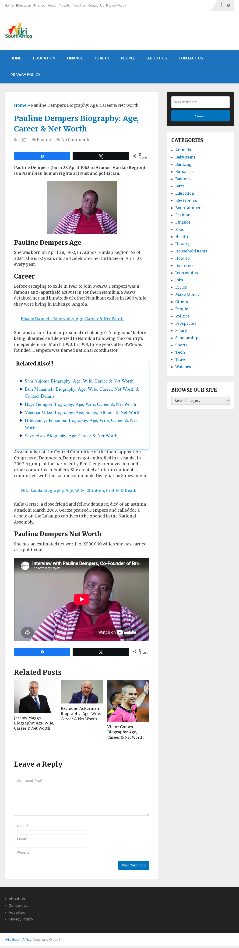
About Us (79, 5)
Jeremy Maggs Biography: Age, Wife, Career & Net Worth (34, 723)
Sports (181, 345)
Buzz (179, 186)
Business (184, 178)
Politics (182, 316)
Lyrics (181, 287)
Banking (183, 164)
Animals (183, 150)
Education (23, 5)
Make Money (187, 294)
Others (181, 301)
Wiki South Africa (18, 939)
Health (52, 5)
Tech (180, 352)
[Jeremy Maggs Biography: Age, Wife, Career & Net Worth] (35, 696)
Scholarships (187, 337)
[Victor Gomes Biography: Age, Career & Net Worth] (128, 701)
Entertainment (189, 207)
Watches (183, 366)
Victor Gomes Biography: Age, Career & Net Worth (125, 732)
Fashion (182, 215)
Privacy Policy (116, 5)
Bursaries (184, 171)
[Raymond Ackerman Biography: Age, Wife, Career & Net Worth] (82, 691)
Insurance (184, 265)
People (65, 5)
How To (182, 258)
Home (9, 5)
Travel (181, 359)
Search (200, 116)
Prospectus (186, 323)
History (182, 243)
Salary (181, 330)
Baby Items (185, 157)
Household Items (191, 251)
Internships (186, 272)
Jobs (179, 280)
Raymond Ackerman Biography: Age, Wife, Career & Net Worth (81, 713)
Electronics (186, 200)
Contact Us (96, 5)
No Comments (75, 139)
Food (179, 229)
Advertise (17, 912)
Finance (39, 5)
